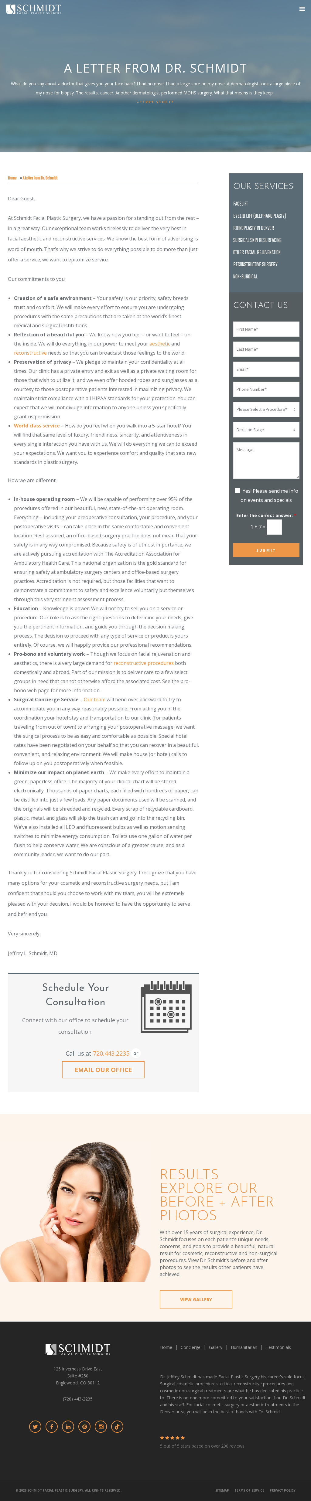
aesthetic (159, 343)
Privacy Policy (283, 1490)
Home (12, 178)
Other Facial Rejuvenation (257, 252)
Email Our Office (103, 1070)
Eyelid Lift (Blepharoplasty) (259, 216)
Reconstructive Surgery (255, 264)
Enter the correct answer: (266, 515)
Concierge (190, 1347)
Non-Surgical (245, 277)
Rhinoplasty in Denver (253, 228)
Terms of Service (249, 1490)
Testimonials (278, 1347)
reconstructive (30, 352)
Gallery (215, 1347)
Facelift (240, 204)
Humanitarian (244, 1347)
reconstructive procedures (144, 663)
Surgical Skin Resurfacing (257, 240)
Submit (266, 550)
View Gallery (196, 1300)
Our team (94, 699)
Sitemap (222, 1490)
